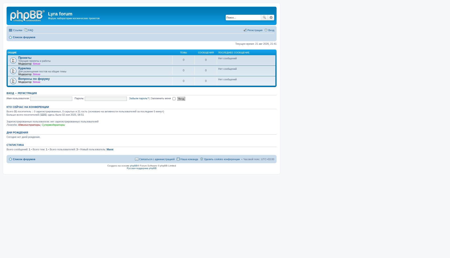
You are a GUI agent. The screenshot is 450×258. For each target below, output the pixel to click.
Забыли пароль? (139, 98)
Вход (10, 93)
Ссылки (17, 30)
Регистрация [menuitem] (255, 30)
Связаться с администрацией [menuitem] (157, 159)
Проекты (24, 57)
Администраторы (29, 124)
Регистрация (27, 93)
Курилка (24, 68)
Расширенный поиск (271, 17)
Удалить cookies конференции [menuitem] (222, 159)
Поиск (264, 17)
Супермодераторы (53, 124)
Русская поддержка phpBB (142, 168)
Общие (12, 52)
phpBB (134, 165)
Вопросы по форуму (34, 79)
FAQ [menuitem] (30, 30)
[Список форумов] (28, 15)
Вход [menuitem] (271, 30)
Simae (36, 63)
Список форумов (24, 159)
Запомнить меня (161, 98)
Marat (110, 149)
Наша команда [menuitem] (189, 159)
